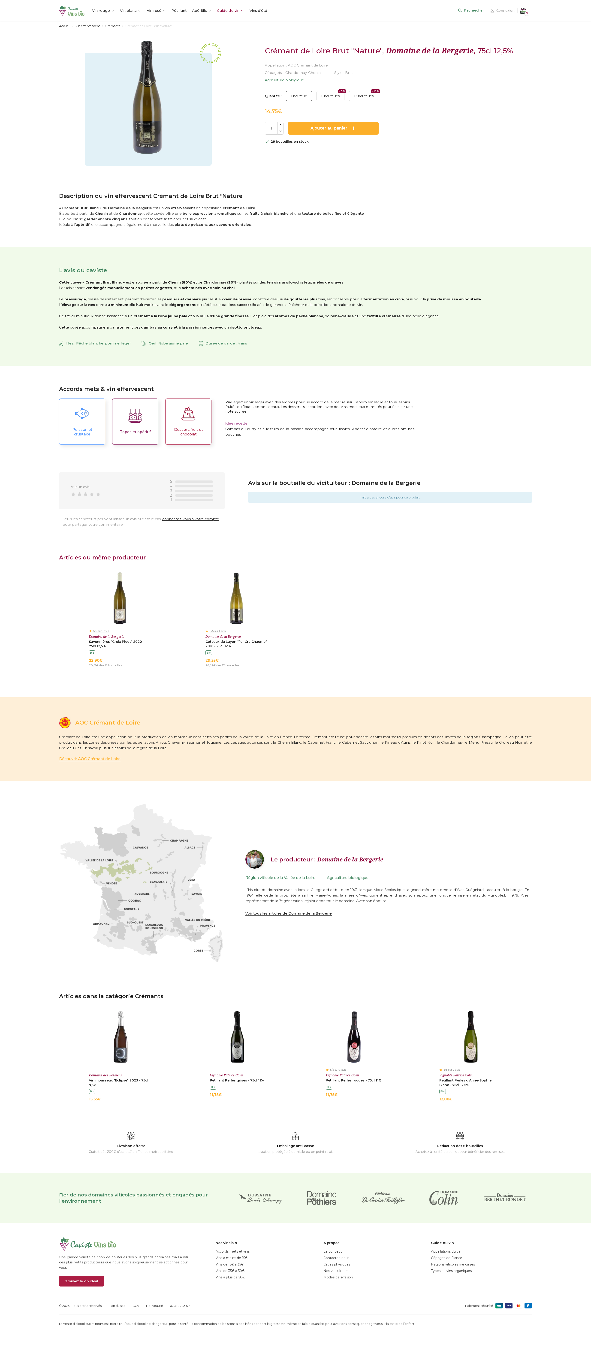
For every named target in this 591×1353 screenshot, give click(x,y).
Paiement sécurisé (479, 1306)
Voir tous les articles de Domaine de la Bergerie (288, 913)
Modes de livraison (338, 1277)
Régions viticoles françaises (453, 1264)
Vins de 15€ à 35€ (230, 1264)
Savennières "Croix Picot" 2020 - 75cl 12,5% (116, 644)
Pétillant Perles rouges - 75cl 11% (353, 1080)
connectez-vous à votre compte (190, 519)
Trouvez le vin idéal (81, 1281)
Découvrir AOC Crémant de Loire (90, 759)
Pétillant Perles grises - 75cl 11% (237, 1080)
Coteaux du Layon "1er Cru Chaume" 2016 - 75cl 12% (236, 644)
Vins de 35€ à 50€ (230, 1271)
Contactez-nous (336, 1258)
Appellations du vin (446, 1251)
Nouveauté (154, 1306)
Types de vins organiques (451, 1271)
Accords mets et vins (233, 1251)
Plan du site (117, 1306)
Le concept (332, 1251)
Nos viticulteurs (335, 1271)
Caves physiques (336, 1264)
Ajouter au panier (333, 128)
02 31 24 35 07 (180, 1306)
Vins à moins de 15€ (231, 1258)
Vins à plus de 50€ (230, 1277)
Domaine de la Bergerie (429, 50)
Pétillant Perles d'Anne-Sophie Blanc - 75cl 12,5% (465, 1082)
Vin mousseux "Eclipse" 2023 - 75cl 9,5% (118, 1082)
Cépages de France (446, 1258)
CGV (136, 1306)
